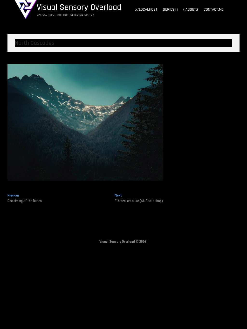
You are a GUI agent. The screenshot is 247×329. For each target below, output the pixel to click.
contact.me (214, 9)
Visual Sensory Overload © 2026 (122, 241)
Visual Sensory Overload (79, 7)
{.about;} (190, 9)
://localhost (146, 9)
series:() (170, 9)
